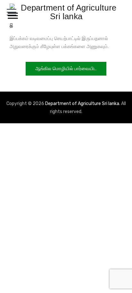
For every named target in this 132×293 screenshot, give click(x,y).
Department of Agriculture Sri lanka (82, 103)
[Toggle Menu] (11, 15)
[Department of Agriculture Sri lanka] (66, 12)
